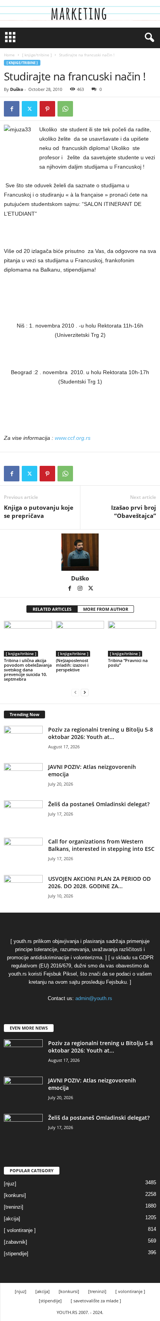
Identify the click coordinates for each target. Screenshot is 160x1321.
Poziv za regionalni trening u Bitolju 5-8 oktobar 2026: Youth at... (100, 733)
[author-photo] (80, 552)
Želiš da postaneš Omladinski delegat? (99, 804)
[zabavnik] (15, 1242)
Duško (16, 89)
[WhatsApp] (65, 109)
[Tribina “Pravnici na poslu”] (132, 639)
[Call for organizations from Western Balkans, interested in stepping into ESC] (23, 852)
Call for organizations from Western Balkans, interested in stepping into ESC (101, 845)
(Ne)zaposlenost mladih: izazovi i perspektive (72, 665)
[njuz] (10, 1184)
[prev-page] (75, 692)
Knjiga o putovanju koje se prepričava (38, 511)
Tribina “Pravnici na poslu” (128, 662)
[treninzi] (13, 1207)
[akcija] (12, 1219)
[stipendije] (16, 1254)
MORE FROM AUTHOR (105, 609)
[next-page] (85, 692)
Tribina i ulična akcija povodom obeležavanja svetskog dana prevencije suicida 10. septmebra (28, 669)
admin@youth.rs (93, 998)
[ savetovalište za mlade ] (96, 1301)
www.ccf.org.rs (72, 438)
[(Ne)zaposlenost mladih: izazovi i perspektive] (80, 639)
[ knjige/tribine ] (37, 55)
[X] (29, 109)
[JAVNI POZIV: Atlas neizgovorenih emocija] (23, 777)
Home (9, 55)
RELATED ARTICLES (52, 609)
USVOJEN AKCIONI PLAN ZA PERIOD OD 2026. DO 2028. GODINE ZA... (99, 882)
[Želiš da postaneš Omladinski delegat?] (23, 815)
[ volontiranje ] (20, 1230)
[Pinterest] (47, 109)
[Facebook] (11, 109)
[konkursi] (15, 1195)
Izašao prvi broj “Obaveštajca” (133, 511)
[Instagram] (80, 589)
